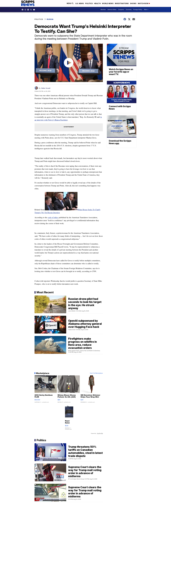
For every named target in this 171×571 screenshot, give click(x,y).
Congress (121, 9)
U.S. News (79, 3)
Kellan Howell (45, 88)
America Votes (112, 9)
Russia (50, 19)
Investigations (122, 3)
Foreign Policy (137, 9)
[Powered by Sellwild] (100, 433)
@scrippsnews (34, 9)
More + (146, 9)
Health (97, 3)
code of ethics (53, 217)
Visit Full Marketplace (96, 373)
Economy (129, 9)
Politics (89, 3)
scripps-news (28, 9)
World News (108, 3)
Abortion (103, 9)
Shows (133, 3)
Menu (69, 3)
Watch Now (143, 3)
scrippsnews (23, 9)
